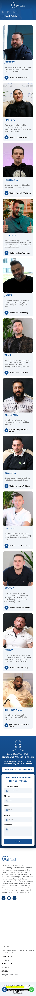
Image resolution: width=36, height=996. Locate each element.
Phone (7, 796)
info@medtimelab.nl (10, 974)
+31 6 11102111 (7, 960)
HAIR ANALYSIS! (17, 770)
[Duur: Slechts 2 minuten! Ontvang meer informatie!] (4, 989)
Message (8, 825)
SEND (6, 837)
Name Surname (11, 786)
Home (4, 12)
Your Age (8, 815)
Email (7, 805)
